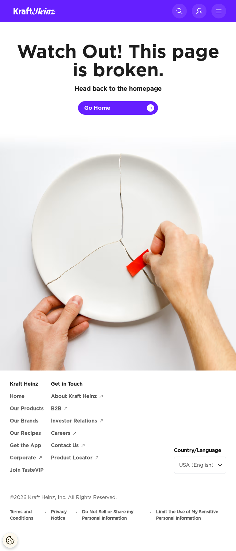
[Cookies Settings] (10, 540)
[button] (179, 11)
